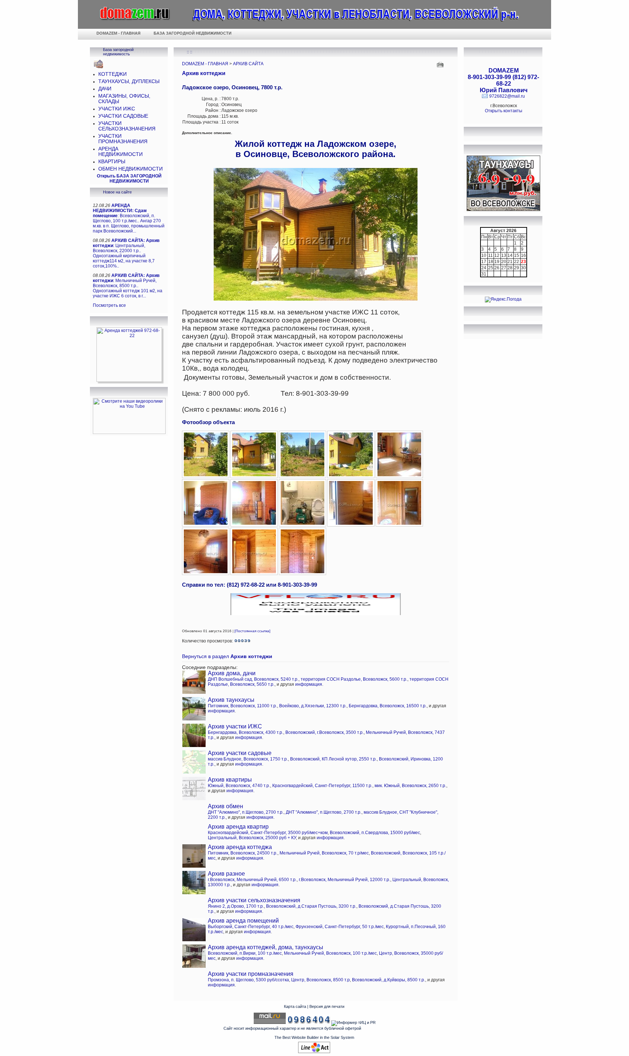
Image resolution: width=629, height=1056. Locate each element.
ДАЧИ (104, 88)
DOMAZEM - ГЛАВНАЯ (205, 63)
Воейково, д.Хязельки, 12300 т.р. (313, 705)
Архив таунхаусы (231, 700)
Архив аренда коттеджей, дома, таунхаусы (265, 947)
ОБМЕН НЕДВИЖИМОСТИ (130, 169)
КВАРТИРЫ (111, 161)
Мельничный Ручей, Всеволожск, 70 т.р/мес (324, 853)
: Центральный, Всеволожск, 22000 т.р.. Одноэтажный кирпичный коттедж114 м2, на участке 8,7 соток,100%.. (126, 253)
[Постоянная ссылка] (252, 631)
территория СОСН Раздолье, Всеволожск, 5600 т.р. (354, 679)
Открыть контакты (503, 110)
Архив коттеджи (203, 73)
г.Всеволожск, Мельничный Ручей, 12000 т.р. (344, 879)
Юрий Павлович (503, 90)
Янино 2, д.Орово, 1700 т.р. (236, 906)
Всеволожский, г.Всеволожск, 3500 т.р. (324, 732)
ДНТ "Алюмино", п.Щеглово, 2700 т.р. (246, 812)
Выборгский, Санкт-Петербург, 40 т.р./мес (250, 926)
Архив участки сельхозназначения (254, 900)
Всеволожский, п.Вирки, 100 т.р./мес (245, 953)
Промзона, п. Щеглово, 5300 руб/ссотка (248, 979)
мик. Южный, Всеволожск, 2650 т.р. (410, 785)
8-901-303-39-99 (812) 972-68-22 (503, 80)
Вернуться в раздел (227, 656)
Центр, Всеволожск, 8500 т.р (320, 979)
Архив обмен (225, 806)
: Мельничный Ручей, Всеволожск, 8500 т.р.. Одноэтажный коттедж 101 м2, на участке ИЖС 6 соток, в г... (127, 285)
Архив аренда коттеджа (240, 847)
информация (308, 684)
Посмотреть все (109, 305)
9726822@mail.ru (507, 96)
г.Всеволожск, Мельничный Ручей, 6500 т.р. (252, 879)
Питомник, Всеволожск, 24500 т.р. (242, 853)
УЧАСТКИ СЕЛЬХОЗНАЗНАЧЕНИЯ (126, 126)
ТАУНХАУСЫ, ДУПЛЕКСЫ (128, 81)
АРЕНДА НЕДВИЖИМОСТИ (120, 151)
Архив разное (226, 874)
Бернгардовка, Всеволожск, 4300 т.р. (245, 732)
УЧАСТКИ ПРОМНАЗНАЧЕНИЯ (122, 138)
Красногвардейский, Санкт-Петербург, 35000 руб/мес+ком (268, 832)
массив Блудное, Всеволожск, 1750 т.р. (248, 759)
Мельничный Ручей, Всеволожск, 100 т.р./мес (330, 953)
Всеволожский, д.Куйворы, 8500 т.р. (388, 979)
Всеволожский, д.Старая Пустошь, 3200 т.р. (311, 906)
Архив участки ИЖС (235, 726)
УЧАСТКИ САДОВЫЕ (123, 116)
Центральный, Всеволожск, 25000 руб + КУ (252, 837)
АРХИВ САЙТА (248, 63)
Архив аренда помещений (243, 921)
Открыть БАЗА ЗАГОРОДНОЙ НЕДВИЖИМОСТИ (129, 178)
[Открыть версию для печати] (441, 64)
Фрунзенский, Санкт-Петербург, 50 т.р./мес (340, 926)
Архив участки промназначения (250, 974)
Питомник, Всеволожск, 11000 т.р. (242, 705)
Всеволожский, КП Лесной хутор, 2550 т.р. (333, 759)
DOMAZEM (503, 70)
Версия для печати (326, 1006)
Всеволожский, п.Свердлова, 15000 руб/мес (375, 832)
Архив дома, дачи (232, 673)
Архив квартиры (230, 780)
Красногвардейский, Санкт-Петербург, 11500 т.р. (322, 785)
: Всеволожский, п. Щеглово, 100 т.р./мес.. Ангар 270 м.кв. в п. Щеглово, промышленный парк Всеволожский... (129, 218)
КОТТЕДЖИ (112, 74)
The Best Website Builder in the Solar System (314, 1037)
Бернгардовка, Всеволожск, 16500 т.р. (388, 705)
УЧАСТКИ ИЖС (116, 109)
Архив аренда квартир (238, 827)
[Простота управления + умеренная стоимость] (314, 1051)
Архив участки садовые (240, 753)
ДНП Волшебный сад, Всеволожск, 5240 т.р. (253, 679)
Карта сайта (295, 1006)
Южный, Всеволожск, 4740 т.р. (239, 785)
